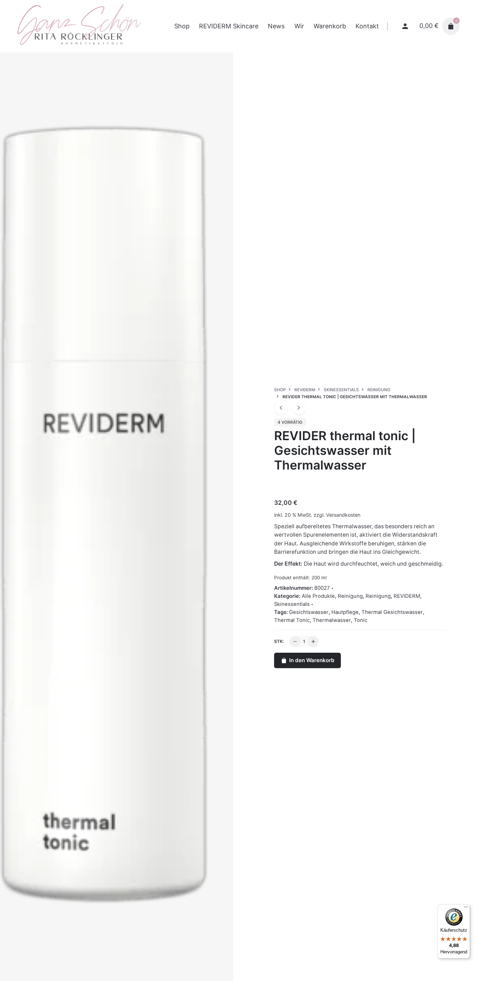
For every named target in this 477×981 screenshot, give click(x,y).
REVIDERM (407, 596)
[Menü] (466, 908)
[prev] (281, 407)
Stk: (279, 641)
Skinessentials (292, 604)
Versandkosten (343, 515)
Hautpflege (345, 612)
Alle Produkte (318, 596)
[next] (299, 407)
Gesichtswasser (309, 612)
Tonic (360, 620)
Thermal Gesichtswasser (392, 612)
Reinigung (350, 596)
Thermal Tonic (292, 620)
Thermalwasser (332, 620)
